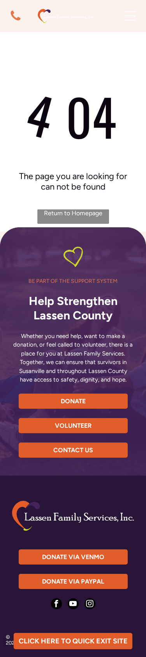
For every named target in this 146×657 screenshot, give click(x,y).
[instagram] (89, 604)
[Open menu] (130, 16)
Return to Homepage (73, 213)
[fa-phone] (15, 20)
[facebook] (56, 604)
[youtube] (73, 604)
